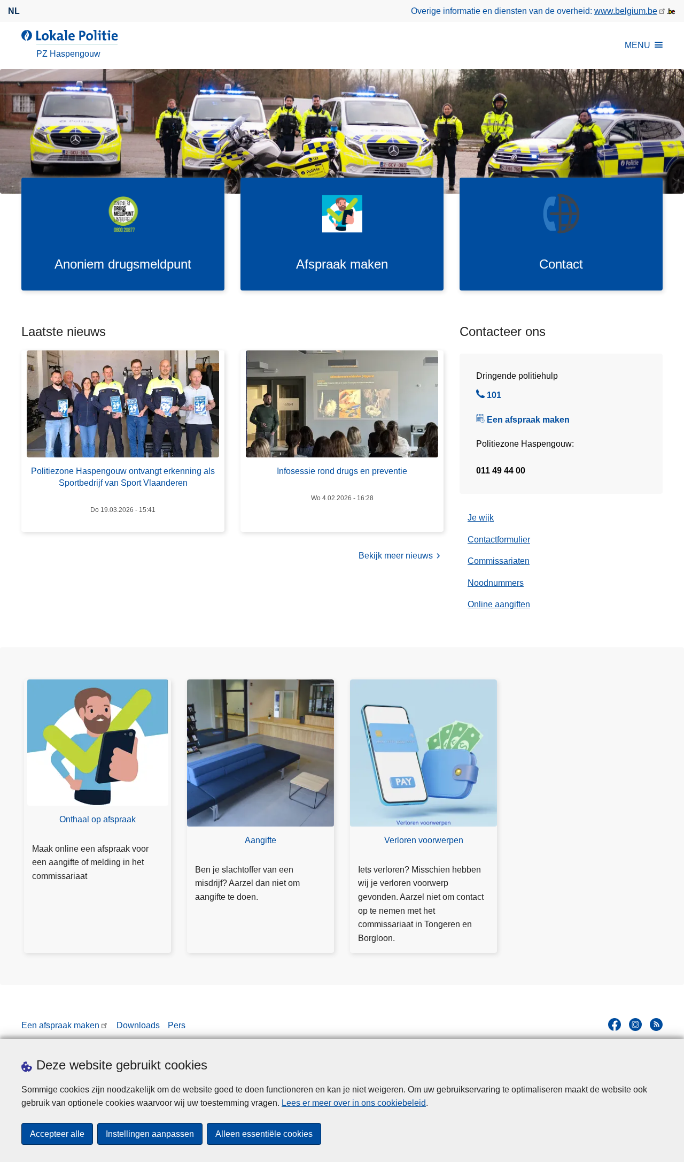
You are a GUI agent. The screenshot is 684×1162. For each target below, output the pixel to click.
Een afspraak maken (528, 419)
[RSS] (656, 1024)
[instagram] (635, 1024)
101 (494, 396)
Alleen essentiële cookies (264, 1133)
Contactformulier (499, 539)
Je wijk (481, 517)
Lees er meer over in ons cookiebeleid (354, 1102)
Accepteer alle (57, 1133)
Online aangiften (499, 604)
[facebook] (614, 1024)
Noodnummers (496, 582)
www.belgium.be (625, 11)
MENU (637, 45)
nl (14, 11)
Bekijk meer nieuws (396, 555)
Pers (176, 1025)
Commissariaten (499, 560)
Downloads (138, 1025)
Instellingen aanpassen (150, 1133)
